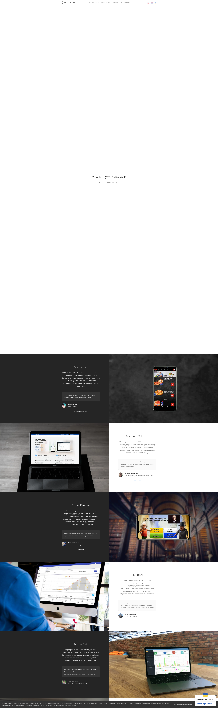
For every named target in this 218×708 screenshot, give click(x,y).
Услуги (97, 2)
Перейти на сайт (137, 480)
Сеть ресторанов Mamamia (81, 411)
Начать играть (80, 549)
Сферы (102, 2)
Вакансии (115, 2)
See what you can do (204, 704)
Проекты (108, 2)
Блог (121, 2)
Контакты (127, 2)
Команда (91, 2)
